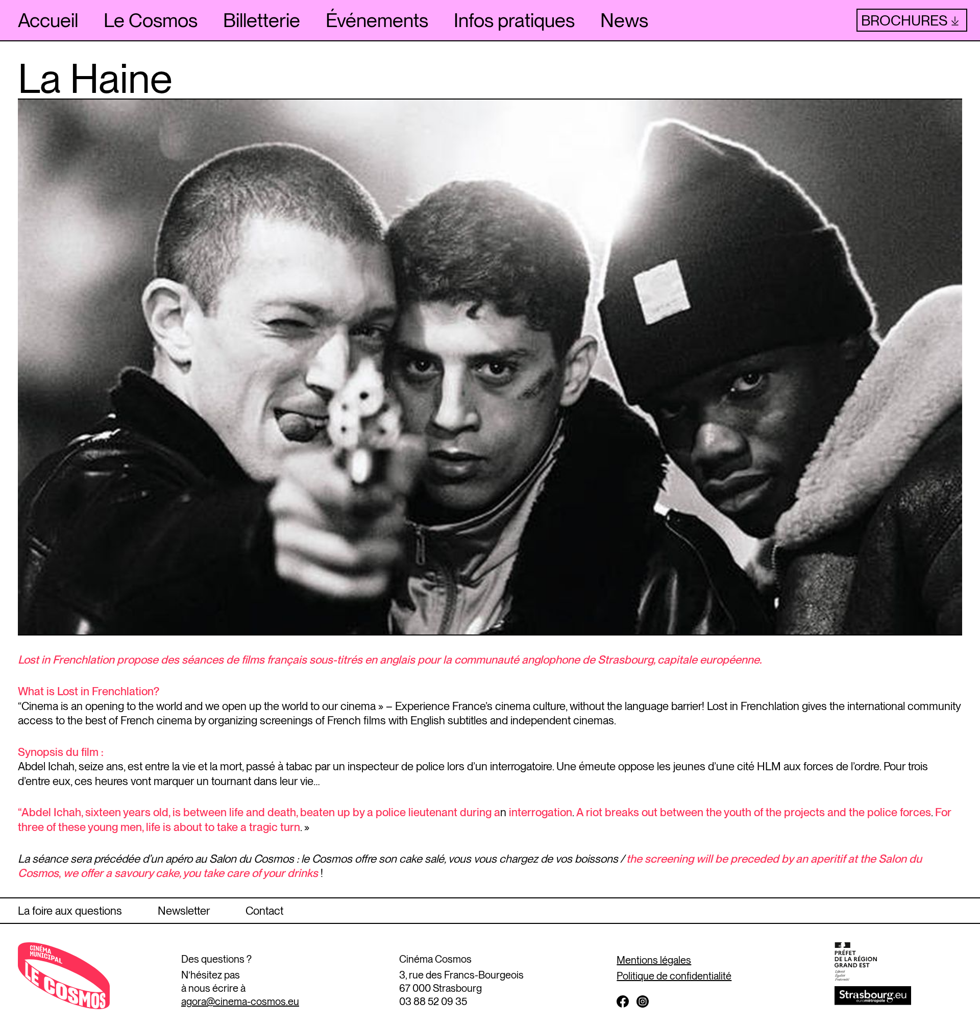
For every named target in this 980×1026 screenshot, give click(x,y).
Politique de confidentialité (674, 976)
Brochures (904, 20)
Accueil (48, 20)
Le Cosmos (151, 20)
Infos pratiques (514, 20)
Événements (377, 20)
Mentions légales (654, 960)
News (624, 20)
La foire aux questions (70, 910)
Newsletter (184, 910)
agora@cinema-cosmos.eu (240, 1001)
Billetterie (261, 20)
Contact (264, 910)
